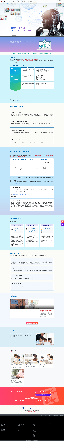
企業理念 (34, 425)
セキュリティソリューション (4, 426)
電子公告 (34, 430)
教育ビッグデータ (19, 426)
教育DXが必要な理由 (20, 53)
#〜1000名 (26, 312)
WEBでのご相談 (43, 391)
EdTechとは (17, 100)
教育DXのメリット (35, 53)
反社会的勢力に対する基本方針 (56, 415)
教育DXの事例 (45, 53)
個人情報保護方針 (50, 415)
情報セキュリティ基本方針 (44, 415)
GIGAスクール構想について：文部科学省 (16, 183)
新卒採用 (34, 435)
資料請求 (50, 423)
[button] (60, 0)
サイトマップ (62, 415)
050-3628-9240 (19, 401)
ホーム (8, 1)
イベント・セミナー (28, 1)
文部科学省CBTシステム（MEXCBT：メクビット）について (19, 194)
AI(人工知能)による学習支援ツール (20, 424)
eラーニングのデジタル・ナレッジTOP (28, 417)
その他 (18, 430)
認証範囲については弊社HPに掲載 (32, 411)
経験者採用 (34, 436)
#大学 (28, 312)
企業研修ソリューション (3, 423)
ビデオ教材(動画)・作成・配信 (20, 423)
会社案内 (31, 1)
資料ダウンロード (43, 394)
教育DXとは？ (14, 53)
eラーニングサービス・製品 (12, 1)
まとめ (50, 53)
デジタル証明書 (18, 425)
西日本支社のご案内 (35, 426)
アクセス (34, 423)
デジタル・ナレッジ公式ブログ (4, 430)
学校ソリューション (3, 424)
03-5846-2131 (42, 401)
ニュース (24, 1)
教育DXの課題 (40, 53)
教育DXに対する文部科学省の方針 (27, 53)
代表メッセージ (34, 424)
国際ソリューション (3, 425)
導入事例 (22, 1)
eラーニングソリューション (18, 1)
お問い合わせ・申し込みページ (32, 323)
